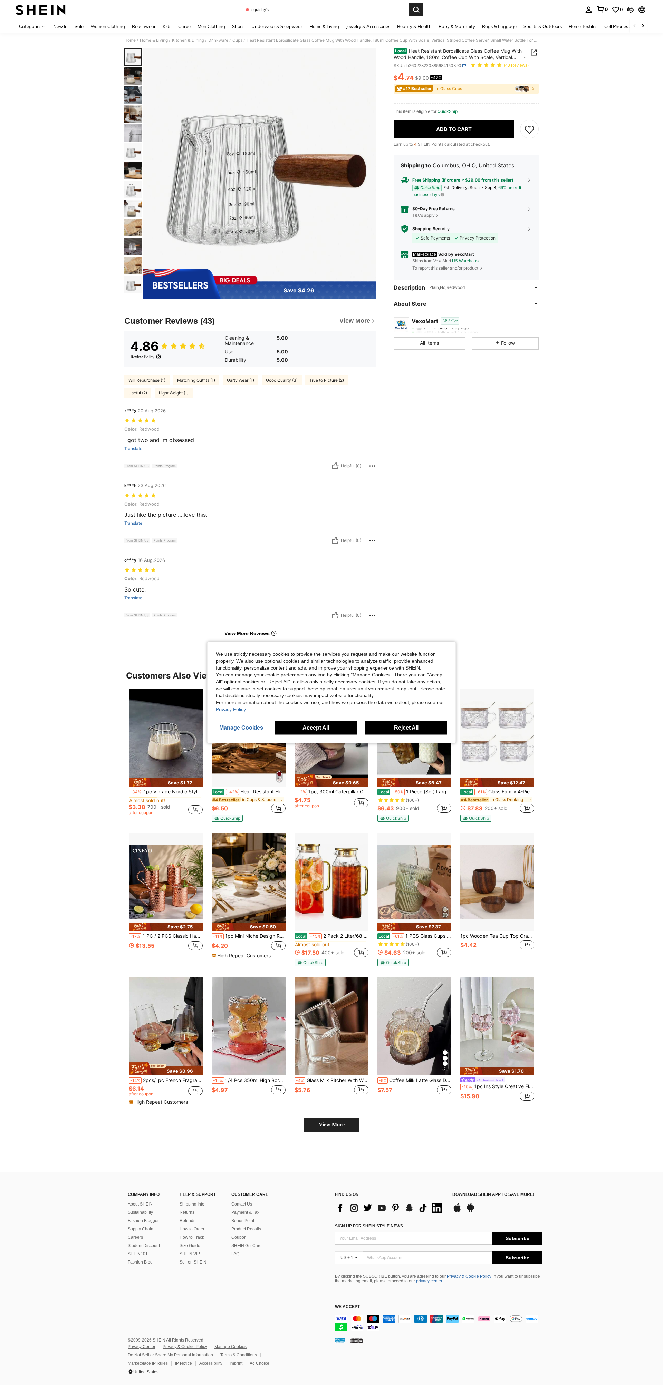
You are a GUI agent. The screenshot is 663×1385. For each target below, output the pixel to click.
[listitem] (165, 755)
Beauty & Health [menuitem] (414, 26)
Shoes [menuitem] (238, 26)
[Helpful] (335, 466)
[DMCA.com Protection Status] (356, 1340)
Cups (237, 40)
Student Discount (144, 1245)
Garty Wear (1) (240, 380)
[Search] (416, 9)
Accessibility (210, 1363)
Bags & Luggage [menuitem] (499, 26)
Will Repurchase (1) (146, 380)
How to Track (192, 1237)
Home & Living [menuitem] (324, 26)
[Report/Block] (372, 466)
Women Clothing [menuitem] (107, 26)
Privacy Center (141, 1346)
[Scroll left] (634, 26)
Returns (187, 1212)
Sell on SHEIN (193, 1262)
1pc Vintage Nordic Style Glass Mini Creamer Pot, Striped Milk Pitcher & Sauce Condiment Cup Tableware (166, 791)
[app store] (457, 1211)
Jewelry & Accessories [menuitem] (368, 26)
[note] (166, 782)
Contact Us (241, 1204)
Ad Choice (259, 1363)
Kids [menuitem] (167, 26)
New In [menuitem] (60, 26)
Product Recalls (246, 1229)
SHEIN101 (138, 1253)
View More (332, 1125)
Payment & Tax (245, 1212)
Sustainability (140, 1212)
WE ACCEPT (347, 1307)
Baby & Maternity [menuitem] (457, 26)
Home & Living (154, 40)
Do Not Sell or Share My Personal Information (170, 1355)
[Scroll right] (643, 26)
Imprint (236, 1363)
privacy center (429, 1281)
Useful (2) (137, 393)
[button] (630, 10)
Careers (135, 1237)
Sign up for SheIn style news (369, 1225)
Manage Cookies (230, 1346)
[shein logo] (41, 9)
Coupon (239, 1237)
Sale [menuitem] (79, 26)
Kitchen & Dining (188, 40)
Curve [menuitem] (184, 26)
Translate (133, 448)
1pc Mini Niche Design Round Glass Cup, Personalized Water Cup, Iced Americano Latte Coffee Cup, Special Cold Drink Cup (249, 936)
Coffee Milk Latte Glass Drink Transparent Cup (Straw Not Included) (415, 1080)
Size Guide (190, 1245)
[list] (390, 1208)
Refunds (187, 1220)
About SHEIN (140, 1204)
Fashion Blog (140, 1262)
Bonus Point (242, 1220)
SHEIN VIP (190, 1253)
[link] (602, 9)
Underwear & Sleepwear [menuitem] (276, 26)
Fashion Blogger (143, 1220)
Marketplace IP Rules (148, 1363)
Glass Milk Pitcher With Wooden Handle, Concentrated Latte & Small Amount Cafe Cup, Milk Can (332, 1080)
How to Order (192, 1229)
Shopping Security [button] (431, 228)
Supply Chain (140, 1229)
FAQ (235, 1253)
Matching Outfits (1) (196, 380)
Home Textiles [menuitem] (583, 26)
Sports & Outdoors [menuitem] (542, 26)
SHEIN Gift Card (246, 1245)
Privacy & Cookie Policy (469, 1276)
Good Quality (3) (282, 380)
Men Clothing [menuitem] (211, 26)
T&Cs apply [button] (423, 215)
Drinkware (218, 40)
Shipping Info (192, 1204)
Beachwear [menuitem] (144, 26)
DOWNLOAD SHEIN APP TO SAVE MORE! (493, 1194)
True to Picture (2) (326, 380)
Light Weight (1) (174, 393)
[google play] (470, 1211)
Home (130, 40)
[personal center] (589, 10)
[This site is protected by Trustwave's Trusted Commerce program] (340, 1340)
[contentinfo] (438, 1323)
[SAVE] (529, 129)
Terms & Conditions (238, 1355)
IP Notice (183, 1363)
